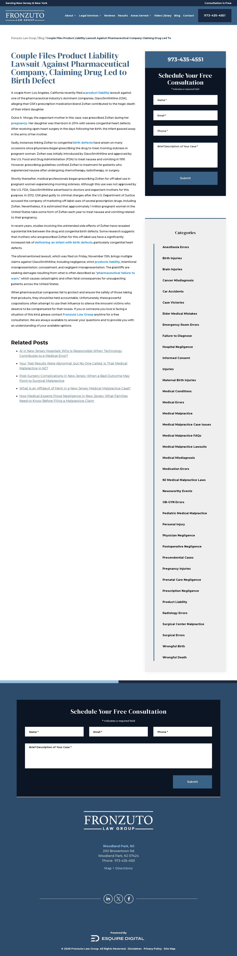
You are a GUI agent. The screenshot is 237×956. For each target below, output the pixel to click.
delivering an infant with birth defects (63, 242)
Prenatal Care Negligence (182, 579)
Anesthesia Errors (176, 247)
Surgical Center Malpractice (183, 624)
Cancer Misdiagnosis (178, 280)
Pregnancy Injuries (177, 568)
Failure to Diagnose (177, 335)
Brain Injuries (172, 269)
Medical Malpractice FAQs (182, 435)
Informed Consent (176, 358)
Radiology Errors (175, 613)
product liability (97, 92)
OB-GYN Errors (173, 502)
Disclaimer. (135, 948)
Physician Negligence (179, 535)
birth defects (83, 142)
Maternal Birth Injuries (179, 380)
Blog (41, 38)
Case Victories (173, 302)
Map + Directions (118, 868)
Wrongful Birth (174, 646)
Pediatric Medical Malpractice (185, 513)
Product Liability (175, 602)
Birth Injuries (172, 258)
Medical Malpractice (178, 413)
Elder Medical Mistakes (180, 313)
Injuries (168, 369)
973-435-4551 (215, 15)
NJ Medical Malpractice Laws (184, 480)
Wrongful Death (175, 657)
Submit (185, 178)
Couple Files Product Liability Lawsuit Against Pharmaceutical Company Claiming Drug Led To (108, 38)
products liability (107, 262)
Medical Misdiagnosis (179, 457)
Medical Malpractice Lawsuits (185, 446)
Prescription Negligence (181, 591)
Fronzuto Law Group (23, 38)
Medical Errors (173, 402)
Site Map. (170, 948)
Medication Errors (176, 469)
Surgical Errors (174, 635)
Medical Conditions (177, 391)
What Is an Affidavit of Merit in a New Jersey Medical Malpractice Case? (75, 388)
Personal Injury (174, 524)
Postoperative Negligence (182, 546)
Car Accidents (173, 291)
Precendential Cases (178, 557)
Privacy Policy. (153, 948)
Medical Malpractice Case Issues (187, 424)
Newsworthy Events (177, 491)
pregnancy (19, 123)
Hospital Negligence (178, 347)
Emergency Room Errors (181, 324)
